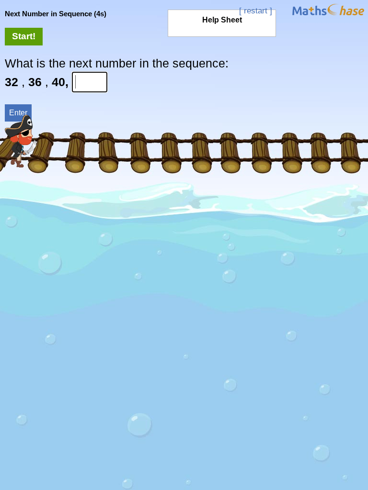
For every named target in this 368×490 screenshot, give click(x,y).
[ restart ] (255, 10)
